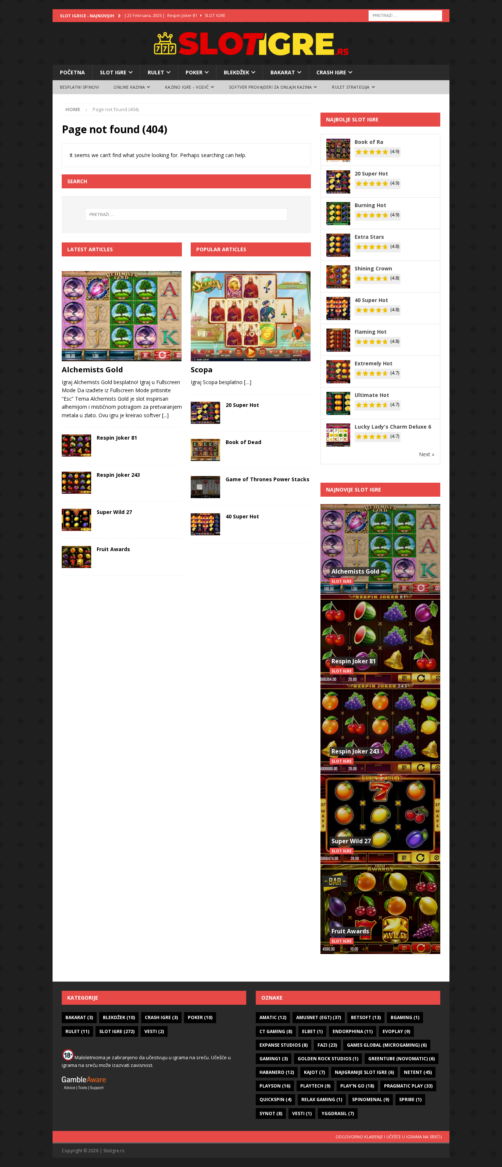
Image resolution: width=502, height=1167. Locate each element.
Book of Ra (369, 141)
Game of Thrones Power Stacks (267, 479)
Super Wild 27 (114, 511)
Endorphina (353, 1031)
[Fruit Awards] (76, 557)
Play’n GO (357, 1086)
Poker (194, 72)
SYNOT (270, 1113)
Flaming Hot (371, 331)
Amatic (272, 1017)
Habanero (276, 1072)
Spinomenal (370, 1099)
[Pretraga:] (405, 14)
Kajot (314, 1072)
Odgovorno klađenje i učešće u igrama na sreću (389, 1136)
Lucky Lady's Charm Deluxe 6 (393, 426)
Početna (72, 72)
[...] (165, 415)
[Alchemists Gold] (122, 316)
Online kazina (129, 87)
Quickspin (275, 1099)
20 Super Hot (242, 404)
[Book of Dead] (205, 450)
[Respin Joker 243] (76, 483)
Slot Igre (113, 72)
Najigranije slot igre (364, 1072)
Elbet (312, 1031)
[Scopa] (251, 316)
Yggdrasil (338, 1113)
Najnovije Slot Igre (353, 489)
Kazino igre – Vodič (187, 87)
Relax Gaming (321, 1099)
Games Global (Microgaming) (387, 1045)
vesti (302, 1113)
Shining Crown (373, 268)
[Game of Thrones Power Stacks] (205, 487)
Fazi (327, 1045)
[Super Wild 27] (76, 520)
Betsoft (366, 1017)
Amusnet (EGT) (318, 1017)
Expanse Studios (283, 1045)
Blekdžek (236, 72)
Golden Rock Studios (328, 1059)
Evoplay (396, 1031)
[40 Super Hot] (205, 524)
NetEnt (418, 1072)
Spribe (410, 1099)
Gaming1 (273, 1059)
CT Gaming (275, 1031)
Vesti (154, 1031)
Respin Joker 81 (117, 437)
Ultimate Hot (372, 394)
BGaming (405, 1017)
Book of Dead (243, 442)
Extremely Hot (373, 363)
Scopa (202, 370)
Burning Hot (370, 205)
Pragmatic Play (408, 1086)
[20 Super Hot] (205, 413)
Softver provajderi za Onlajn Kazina (270, 87)
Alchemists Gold (92, 370)
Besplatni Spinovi (79, 87)
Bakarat (282, 72)
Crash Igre (331, 72)
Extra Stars (369, 236)
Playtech (315, 1086)
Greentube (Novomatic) (401, 1059)
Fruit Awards (113, 549)
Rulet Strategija (350, 87)
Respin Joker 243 (118, 474)
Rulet (156, 72)
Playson (274, 1086)
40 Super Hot (242, 516)
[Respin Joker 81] (76, 445)
